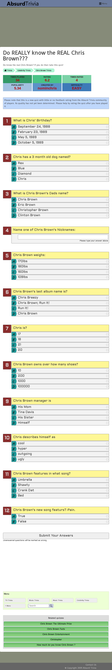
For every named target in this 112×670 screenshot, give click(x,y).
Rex (21, 163)
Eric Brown (26, 205)
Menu (104, 3)
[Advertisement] (56, 26)
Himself (24, 422)
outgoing (25, 454)
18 (19, 339)
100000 (24, 386)
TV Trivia (8, 600)
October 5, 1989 (30, 142)
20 (20, 350)
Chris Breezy (28, 297)
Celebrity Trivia (23, 70)
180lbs (23, 266)
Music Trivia (57, 600)
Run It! (23, 308)
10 (19, 370)
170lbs (22, 261)
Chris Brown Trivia (43, 70)
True (21, 516)
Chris (22, 179)
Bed (21, 495)
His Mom (24, 407)
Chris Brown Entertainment (56, 634)
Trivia (9, 70)
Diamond (24, 173)
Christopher (56, 639)
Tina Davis (26, 412)
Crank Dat (26, 490)
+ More (8, 606)
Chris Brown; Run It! (34, 303)
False (22, 521)
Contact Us (91, 665)
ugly (21, 459)
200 (21, 376)
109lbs (23, 277)
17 (19, 334)
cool (21, 443)
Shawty (24, 485)
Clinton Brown (29, 215)
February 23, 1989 (32, 132)
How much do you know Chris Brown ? (56, 645)
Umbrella (25, 479)
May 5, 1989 (27, 137)
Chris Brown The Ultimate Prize (56, 624)
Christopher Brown (33, 210)
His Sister (26, 417)
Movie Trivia (34, 600)
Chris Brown (27, 199)
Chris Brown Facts (56, 629)
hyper (22, 448)
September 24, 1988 (34, 126)
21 (19, 344)
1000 (21, 381)
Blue (21, 168)
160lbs (23, 272)
